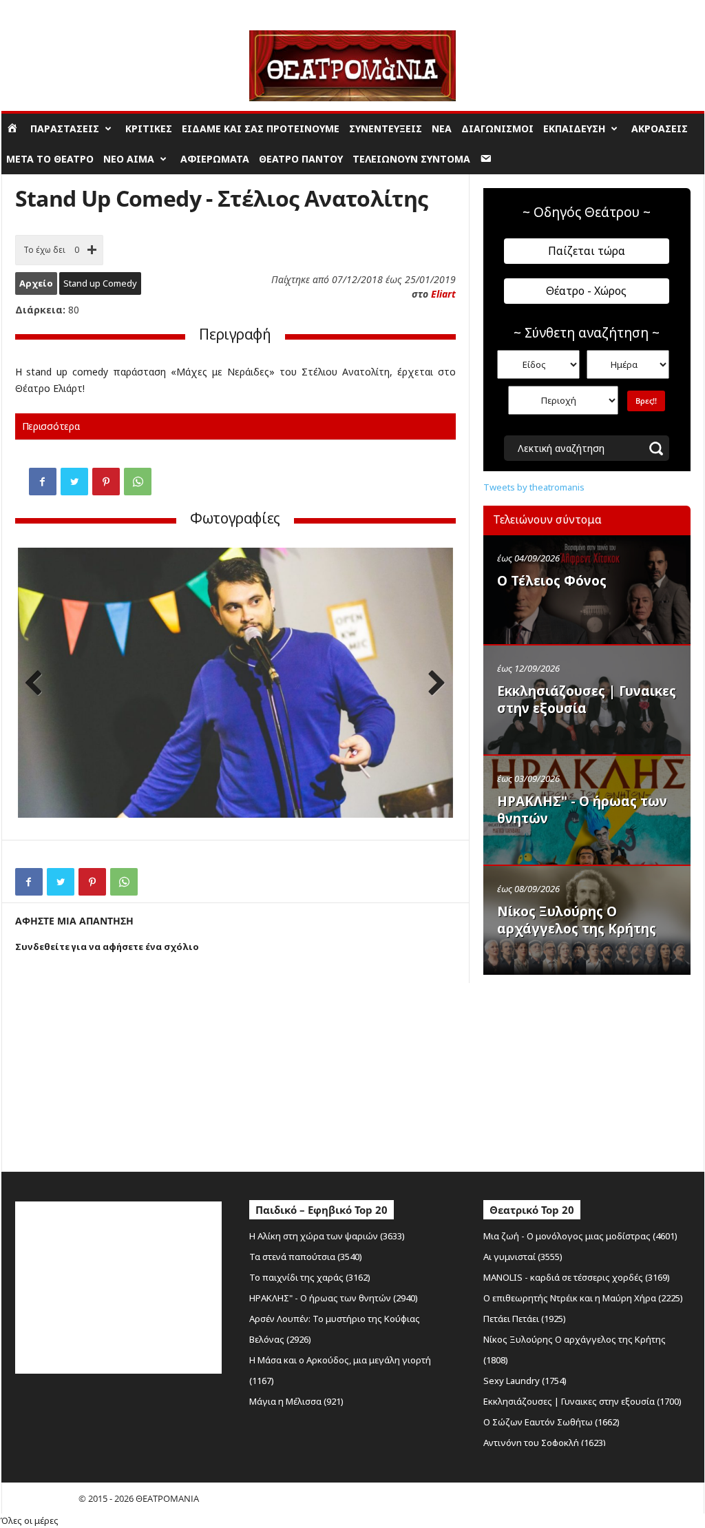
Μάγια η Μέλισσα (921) (296, 1401)
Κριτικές (148, 128)
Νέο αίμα (128, 158)
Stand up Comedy (100, 283)
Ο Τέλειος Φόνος (552, 581)
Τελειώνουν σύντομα (411, 158)
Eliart (443, 293)
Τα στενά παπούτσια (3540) (305, 1256)
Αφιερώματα (214, 158)
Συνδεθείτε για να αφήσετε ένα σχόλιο (107, 946)
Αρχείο (36, 283)
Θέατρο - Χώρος (586, 290)
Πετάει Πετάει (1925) (524, 1318)
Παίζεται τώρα (586, 250)
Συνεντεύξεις (385, 128)
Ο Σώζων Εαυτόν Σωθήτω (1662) (551, 1422)
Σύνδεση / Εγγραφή (39, 10)
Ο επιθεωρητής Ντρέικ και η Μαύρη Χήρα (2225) (583, 1298)
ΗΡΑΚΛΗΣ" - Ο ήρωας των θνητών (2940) (333, 1298)
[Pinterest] (106, 481)
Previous (38, 684)
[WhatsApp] (137, 481)
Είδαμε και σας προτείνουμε (260, 128)
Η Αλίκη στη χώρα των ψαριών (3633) (327, 1236)
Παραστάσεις (64, 128)
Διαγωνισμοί (497, 128)
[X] (74, 481)
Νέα (442, 128)
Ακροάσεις (659, 128)
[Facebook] (42, 481)
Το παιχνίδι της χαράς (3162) (309, 1277)
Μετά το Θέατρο (50, 158)
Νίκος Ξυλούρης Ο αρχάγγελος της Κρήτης (576, 920)
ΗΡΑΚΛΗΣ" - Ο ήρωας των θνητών (582, 809)
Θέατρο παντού (301, 158)
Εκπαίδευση (574, 128)
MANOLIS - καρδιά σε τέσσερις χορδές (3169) (576, 1277)
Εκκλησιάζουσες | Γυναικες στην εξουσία (586, 699)
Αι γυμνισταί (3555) (522, 1256)
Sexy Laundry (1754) (525, 1380)
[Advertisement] (586, 1070)
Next (432, 684)
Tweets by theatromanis (534, 487)
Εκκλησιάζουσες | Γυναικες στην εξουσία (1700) (582, 1401)
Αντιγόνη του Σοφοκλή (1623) (544, 1442)
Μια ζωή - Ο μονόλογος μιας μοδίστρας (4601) (580, 1236)
